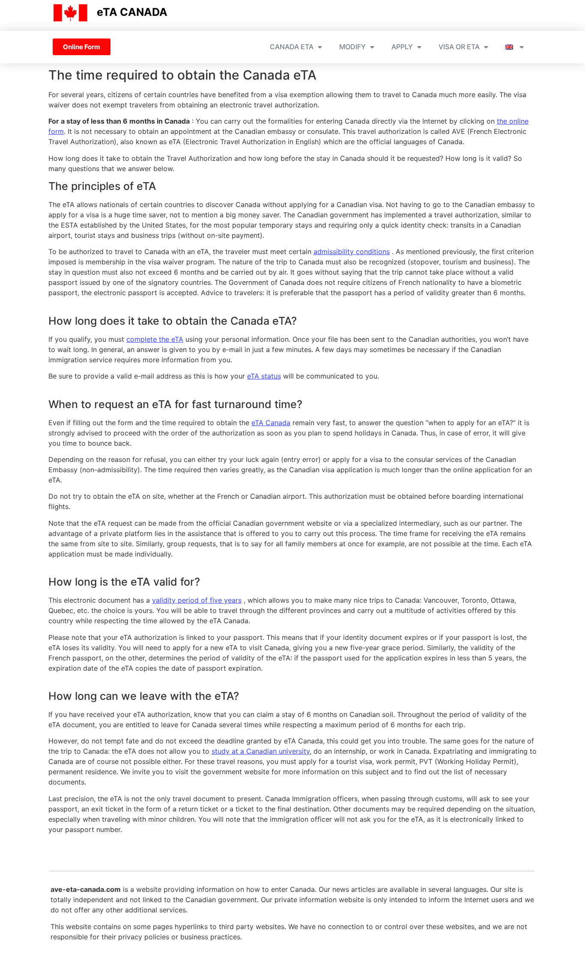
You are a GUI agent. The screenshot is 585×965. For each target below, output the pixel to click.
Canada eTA (291, 46)
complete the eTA (154, 339)
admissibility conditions (351, 251)
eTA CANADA (132, 12)
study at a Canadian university (261, 751)
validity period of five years (197, 600)
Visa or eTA (459, 46)
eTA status (264, 376)
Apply (402, 46)
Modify (352, 46)
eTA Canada (270, 422)
